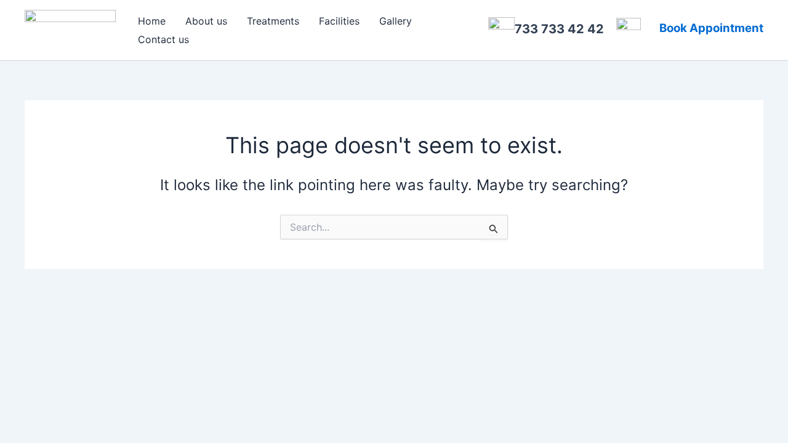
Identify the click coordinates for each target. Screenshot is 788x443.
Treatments (273, 21)
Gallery (395, 21)
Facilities (339, 21)
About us (206, 21)
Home (152, 21)
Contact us (163, 39)
